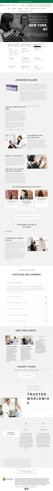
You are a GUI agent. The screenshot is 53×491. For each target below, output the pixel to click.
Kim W (26, 429)
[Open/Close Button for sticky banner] (50, 1)
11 (23, 209)
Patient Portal (26, 471)
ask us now (26, 375)
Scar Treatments (12, 346)
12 (26, 209)
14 (31, 209)
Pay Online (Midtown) (43, 5)
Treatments (20, 8)
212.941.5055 (43, 484)
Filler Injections (35, 17)
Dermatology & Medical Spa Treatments (39, 16)
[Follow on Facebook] (25, 489)
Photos (39, 8)
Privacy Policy (45, 478)
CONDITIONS (26, 8)
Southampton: (22, 5)
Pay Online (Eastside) (37, 5)
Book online (49, 5)
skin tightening (27, 358)
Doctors (14, 8)
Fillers (41, 339)
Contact (31, 11)
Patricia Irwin (43, 429)
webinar (10, 129)
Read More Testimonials (10, 433)
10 (21, 209)
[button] (21, 437)
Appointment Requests (30, 5)
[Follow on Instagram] (27, 489)
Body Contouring (26, 346)
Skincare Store (34, 8)
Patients (43, 8)
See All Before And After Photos (26, 216)
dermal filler (36, 84)
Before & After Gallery (23, 11)
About (9, 8)
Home (29, 16)
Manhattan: (14, 5)
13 (29, 209)
